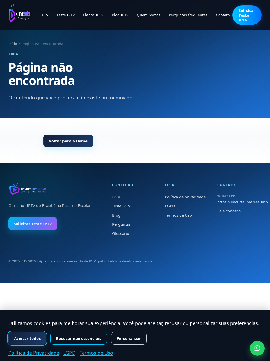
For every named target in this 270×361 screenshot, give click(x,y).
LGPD (170, 206)
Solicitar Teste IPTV (247, 15)
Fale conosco (229, 211)
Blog (116, 215)
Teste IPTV (66, 14)
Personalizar (129, 338)
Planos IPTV (93, 14)
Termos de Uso (178, 215)
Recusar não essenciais (78, 338)
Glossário (120, 233)
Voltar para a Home (68, 141)
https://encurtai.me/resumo (242, 202)
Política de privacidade (185, 197)
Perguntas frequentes (188, 14)
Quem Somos (148, 14)
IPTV (44, 14)
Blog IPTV (120, 14)
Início (12, 43)
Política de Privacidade (33, 353)
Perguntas (121, 224)
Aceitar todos (27, 338)
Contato (223, 14)
